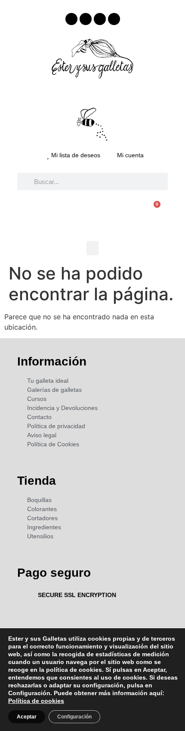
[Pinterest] (114, 19)
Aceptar (27, 717)
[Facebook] (71, 19)
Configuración (74, 717)
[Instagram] (86, 19)
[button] (92, 248)
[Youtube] (100, 19)
